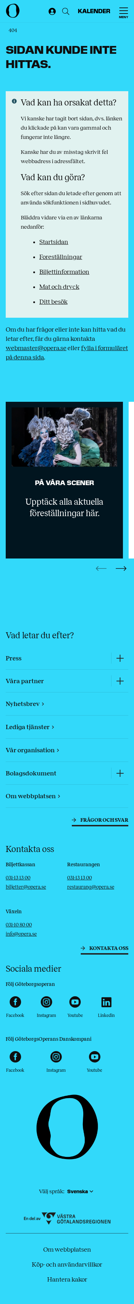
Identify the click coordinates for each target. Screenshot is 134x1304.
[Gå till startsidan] (25, 11)
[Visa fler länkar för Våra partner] (119, 680)
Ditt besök (53, 301)
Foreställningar (60, 256)
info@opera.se (21, 934)
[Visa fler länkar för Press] (119, 658)
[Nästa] (121, 568)
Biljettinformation (64, 271)
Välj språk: (51, 1191)
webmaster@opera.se (36, 348)
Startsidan (53, 241)
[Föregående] (101, 568)
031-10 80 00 (19, 925)
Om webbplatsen (67, 1249)
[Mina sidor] (50, 11)
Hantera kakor (67, 1279)
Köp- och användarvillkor (67, 1264)
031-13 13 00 (18, 877)
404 (13, 30)
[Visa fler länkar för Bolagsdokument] (119, 773)
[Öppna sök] (65, 11)
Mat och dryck (59, 286)
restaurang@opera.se (90, 887)
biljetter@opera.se (26, 887)
